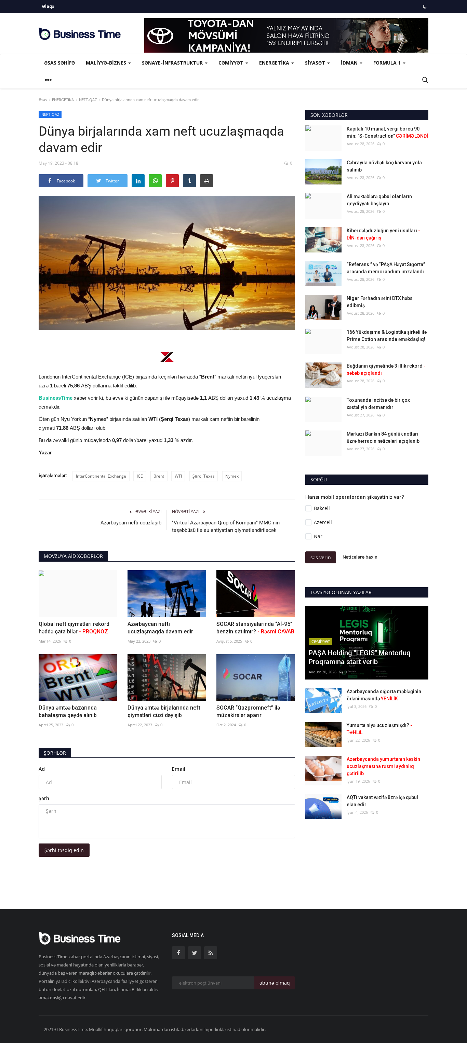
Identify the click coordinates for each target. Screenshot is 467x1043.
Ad (42, 769)
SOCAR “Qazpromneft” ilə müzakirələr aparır (248, 711)
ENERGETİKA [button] (275, 62)
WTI (178, 476)
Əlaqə (48, 6)
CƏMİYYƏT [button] (231, 62)
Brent (159, 476)
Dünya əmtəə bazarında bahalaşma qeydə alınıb (68, 711)
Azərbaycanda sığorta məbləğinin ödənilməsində (384, 695)
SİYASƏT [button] (315, 62)
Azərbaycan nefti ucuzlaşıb (131, 523)
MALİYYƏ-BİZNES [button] (107, 62)
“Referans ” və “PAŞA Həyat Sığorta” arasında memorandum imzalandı (386, 268)
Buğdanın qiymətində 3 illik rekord (386, 369)
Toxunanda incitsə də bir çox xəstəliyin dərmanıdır (378, 403)
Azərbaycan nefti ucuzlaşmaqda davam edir (160, 628)
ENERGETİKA (63, 99)
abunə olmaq (274, 982)
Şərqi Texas (203, 476)
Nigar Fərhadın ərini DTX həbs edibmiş (380, 302)
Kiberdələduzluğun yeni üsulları (383, 234)
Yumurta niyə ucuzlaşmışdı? (379, 729)
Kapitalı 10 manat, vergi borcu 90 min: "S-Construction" (387, 132)
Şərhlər (55, 753)
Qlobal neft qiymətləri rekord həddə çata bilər (74, 628)
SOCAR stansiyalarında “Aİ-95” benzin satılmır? (255, 628)
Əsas (43, 99)
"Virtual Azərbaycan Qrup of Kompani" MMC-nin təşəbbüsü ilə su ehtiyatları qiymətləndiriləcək (226, 526)
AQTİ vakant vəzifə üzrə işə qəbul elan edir (382, 801)
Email (178, 769)
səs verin (320, 557)
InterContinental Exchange (101, 476)
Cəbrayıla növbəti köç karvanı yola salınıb (384, 166)
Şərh (44, 798)
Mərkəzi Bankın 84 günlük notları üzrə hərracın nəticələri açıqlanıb (383, 437)
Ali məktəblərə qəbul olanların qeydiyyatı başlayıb (379, 200)
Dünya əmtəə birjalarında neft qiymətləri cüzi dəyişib (164, 711)
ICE (140, 476)
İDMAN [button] (350, 62)
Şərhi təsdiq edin (64, 850)
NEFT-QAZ (88, 99)
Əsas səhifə (59, 62)
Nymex (232, 476)
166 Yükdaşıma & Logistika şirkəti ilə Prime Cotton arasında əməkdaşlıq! (387, 335)
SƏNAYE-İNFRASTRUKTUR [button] (173, 62)
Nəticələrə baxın (360, 557)
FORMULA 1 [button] (387, 62)
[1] (424, 6)
